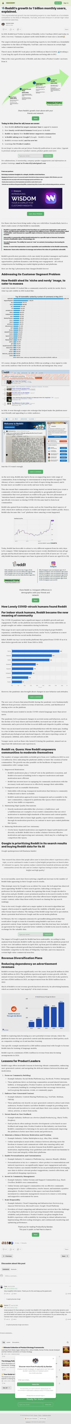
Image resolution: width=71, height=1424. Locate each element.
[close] (53, 1358)
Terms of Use (44, 1388)
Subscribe (35, 1384)
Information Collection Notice (35, 1390)
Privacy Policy (49, 1390)
